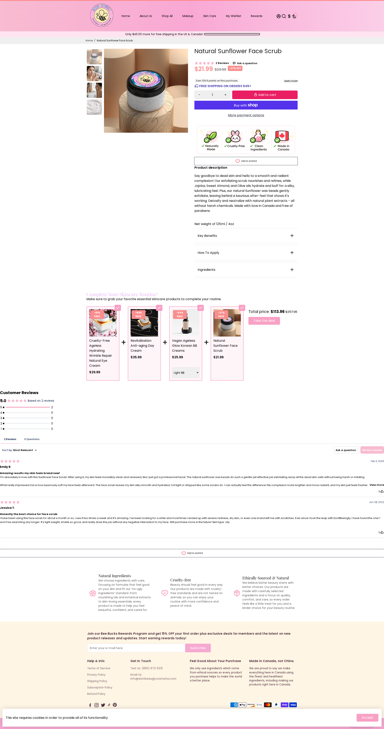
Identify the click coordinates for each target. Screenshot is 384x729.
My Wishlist (233, 16)
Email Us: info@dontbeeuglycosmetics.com (153, 677)
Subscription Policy (99, 687)
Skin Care (209, 16)
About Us (146, 16)
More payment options (246, 115)
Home (126, 16)
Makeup (187, 16)
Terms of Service (98, 668)
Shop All (167, 16)
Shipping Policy (97, 681)
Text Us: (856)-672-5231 (146, 668)
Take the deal (264, 320)
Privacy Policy (96, 675)
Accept (367, 717)
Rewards (256, 16)
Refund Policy (96, 694)
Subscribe (198, 648)
